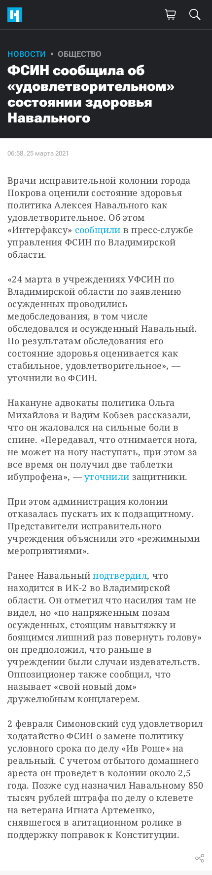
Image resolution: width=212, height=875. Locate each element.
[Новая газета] (17, 14)
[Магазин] (170, 15)
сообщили (98, 230)
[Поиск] (194, 15)
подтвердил (120, 575)
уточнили (106, 476)
